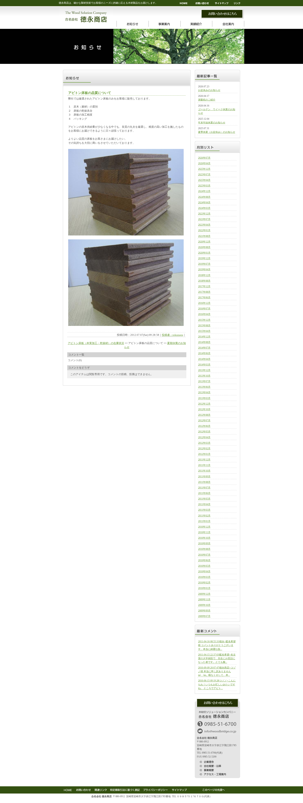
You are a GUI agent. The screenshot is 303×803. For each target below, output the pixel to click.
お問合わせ (222, 14)
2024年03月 (204, 208)
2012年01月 (204, 454)
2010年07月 (204, 554)
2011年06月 (204, 493)
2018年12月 (204, 275)
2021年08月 (204, 236)
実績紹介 (196, 24)
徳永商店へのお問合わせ (217, 703)
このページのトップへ (216, 789)
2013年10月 (204, 375)
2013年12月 (204, 370)
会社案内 (228, 24)
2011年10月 (204, 470)
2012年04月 (204, 437)
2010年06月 (204, 560)
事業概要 (217, 770)
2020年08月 (204, 247)
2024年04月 (204, 202)
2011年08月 (204, 482)
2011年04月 (204, 504)
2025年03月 (204, 185)
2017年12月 (204, 286)
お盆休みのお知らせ (209, 90)
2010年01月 (204, 588)
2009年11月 (204, 599)
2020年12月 (204, 241)
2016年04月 (204, 314)
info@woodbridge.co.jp (217, 731)
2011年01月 (204, 521)
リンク (238, 3)
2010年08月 (204, 549)
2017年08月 (204, 291)
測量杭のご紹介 (206, 99)
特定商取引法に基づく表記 (124, 789)
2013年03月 (204, 398)
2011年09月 (204, 476)
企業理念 (217, 762)
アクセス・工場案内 (217, 774)
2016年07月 (204, 308)
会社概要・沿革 (217, 766)
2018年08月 (204, 280)
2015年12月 (204, 319)
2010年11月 (204, 532)
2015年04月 (204, 331)
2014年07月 (204, 347)
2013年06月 (204, 386)
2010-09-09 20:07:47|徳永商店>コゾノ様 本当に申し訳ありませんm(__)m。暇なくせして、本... (217, 671)
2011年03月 (204, 509)
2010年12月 (204, 526)
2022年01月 (204, 230)
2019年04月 (204, 269)
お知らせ (132, 24)
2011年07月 (204, 487)
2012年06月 (204, 426)
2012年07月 (204, 420)
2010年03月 (204, 577)
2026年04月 (204, 163)
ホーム (184, 3)
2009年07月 (204, 616)
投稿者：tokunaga (172, 334)
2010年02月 (204, 582)
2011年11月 (204, 465)
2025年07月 (204, 174)
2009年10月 (204, 605)
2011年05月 (204, 498)
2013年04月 (204, 392)
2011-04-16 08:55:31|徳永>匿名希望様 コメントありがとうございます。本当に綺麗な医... (217, 645)
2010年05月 (204, 565)
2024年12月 (204, 191)
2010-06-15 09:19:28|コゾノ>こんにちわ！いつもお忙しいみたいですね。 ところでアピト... (217, 684)
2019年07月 (204, 263)
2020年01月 (204, 252)
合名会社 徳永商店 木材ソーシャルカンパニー (86, 17)
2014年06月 (204, 353)
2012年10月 (204, 409)
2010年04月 (204, 571)
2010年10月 (204, 537)
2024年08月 (204, 196)
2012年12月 (204, 403)
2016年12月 (204, 303)
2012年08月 (204, 414)
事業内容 (164, 24)
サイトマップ (222, 3)
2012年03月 (204, 442)
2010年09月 (204, 543)
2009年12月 (204, 593)
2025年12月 (204, 168)
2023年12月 (204, 213)
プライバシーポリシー (155, 789)
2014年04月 (204, 359)
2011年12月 (204, 459)
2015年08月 (204, 325)
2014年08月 (204, 342)
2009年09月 (204, 610)
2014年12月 (204, 336)
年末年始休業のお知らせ (211, 122)
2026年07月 (204, 157)
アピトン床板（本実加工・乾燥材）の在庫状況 (96, 343)
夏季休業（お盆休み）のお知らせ (216, 132)
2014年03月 (204, 364)
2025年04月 (204, 180)
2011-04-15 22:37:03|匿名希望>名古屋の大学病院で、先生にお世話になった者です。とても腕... (217, 658)
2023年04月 (204, 224)
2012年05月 (204, 431)
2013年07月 (204, 381)
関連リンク (100, 789)
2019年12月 (204, 258)
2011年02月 (204, 515)
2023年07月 (204, 219)
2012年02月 (204, 448)
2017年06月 (204, 297)
